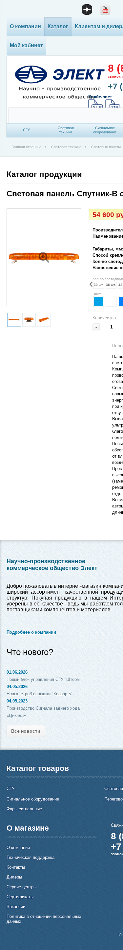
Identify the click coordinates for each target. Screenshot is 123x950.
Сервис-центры (21, 886)
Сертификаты (20, 896)
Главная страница (26, 147)
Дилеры (14, 877)
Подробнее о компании (31, 632)
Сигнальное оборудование (33, 799)
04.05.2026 (17, 686)
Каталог (58, 26)
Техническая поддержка (30, 857)
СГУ (10, 788)
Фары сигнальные (24, 808)
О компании (25, 26)
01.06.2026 (17, 672)
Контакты (16, 867)
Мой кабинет (26, 45)
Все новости (25, 731)
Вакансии (16, 906)
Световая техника (66, 147)
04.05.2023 (17, 701)
